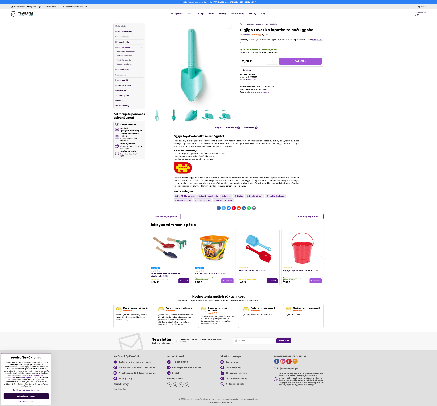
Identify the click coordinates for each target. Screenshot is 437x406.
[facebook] (277, 363)
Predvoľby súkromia (202, 399)
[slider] (256, 35)
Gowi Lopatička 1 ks (248, 270)
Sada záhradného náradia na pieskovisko (165, 274)
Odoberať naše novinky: (162, 343)
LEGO (222, 2)
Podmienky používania (249, 399)
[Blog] (295, 363)
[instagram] (283, 363)
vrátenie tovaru (262, 92)
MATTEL (216, 2)
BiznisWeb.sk (227, 402)
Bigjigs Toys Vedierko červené (297, 270)
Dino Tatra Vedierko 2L (206, 273)
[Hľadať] (405, 14)
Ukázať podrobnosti (26, 401)
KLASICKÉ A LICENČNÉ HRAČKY (241, 2)
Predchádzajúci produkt (166, 216)
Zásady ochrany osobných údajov (225, 399)
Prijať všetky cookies (26, 396)
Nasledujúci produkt (308, 216)
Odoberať (284, 340)
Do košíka (300, 61)
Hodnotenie (245, 34)
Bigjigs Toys (251, 79)
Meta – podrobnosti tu (30, 377)
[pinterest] (289, 363)
